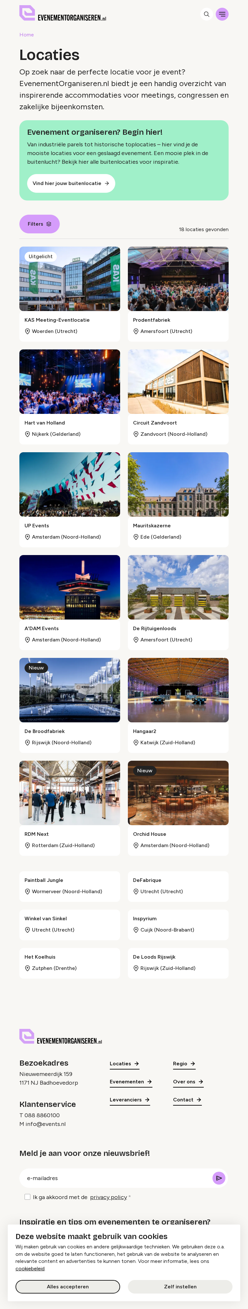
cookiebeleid (30, 1268)
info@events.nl (46, 1124)
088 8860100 (42, 1115)
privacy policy (108, 1197)
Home (26, 35)
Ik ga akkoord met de (80, 1197)
